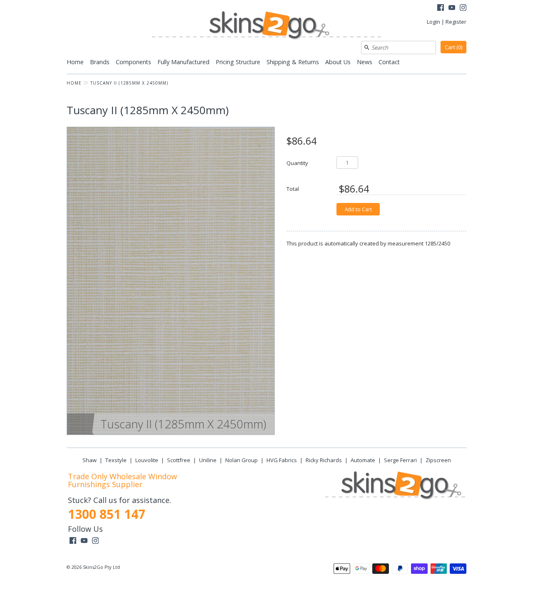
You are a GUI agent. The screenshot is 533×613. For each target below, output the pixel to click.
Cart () (453, 47)
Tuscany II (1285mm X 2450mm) (129, 83)
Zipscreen (438, 460)
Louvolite (146, 460)
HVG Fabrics (281, 460)
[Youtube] (451, 8)
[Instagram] (463, 8)
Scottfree (178, 460)
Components (133, 62)
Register (456, 21)
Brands (100, 62)
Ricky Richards (324, 460)
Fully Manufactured (183, 62)
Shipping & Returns (292, 62)
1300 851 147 (106, 514)
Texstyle (116, 460)
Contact (389, 62)
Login (433, 21)
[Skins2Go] (266, 26)
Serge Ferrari (400, 460)
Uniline (208, 460)
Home (75, 62)
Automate (363, 460)
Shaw (89, 460)
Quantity (297, 162)
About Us (338, 62)
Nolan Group (241, 460)
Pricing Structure (238, 62)
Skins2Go (93, 567)
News (364, 62)
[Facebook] (440, 8)
